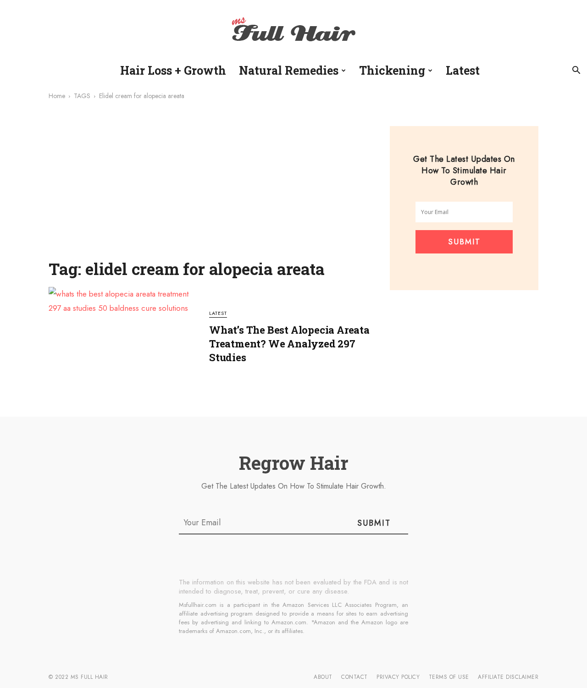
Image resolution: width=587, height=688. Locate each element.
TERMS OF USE (449, 677)
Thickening (392, 70)
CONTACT (354, 677)
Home (57, 95)
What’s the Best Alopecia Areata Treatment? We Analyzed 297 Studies (289, 343)
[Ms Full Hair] (293, 30)
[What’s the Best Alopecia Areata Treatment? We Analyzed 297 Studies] (123, 342)
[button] (576, 71)
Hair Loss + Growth (173, 70)
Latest (463, 70)
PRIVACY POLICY (398, 677)
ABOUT (323, 677)
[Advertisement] (214, 185)
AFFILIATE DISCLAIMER (508, 677)
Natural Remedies (288, 70)
